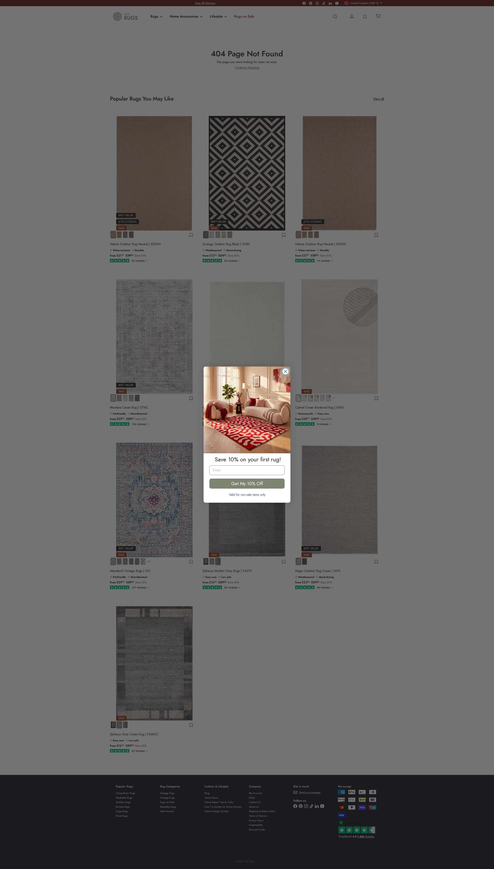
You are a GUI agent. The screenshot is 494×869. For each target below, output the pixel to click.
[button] (247, 410)
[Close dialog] (285, 371)
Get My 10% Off (247, 483)
